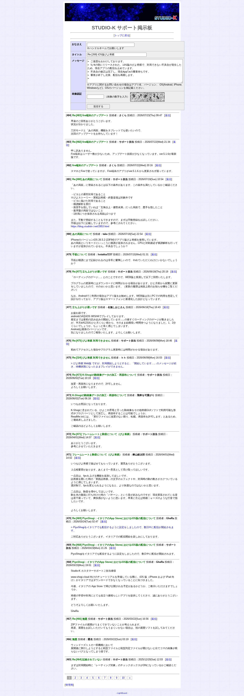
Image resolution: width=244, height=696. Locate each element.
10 (123, 677)
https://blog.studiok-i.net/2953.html (90, 226)
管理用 (69, 684)
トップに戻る (122, 35)
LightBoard (122, 693)
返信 (167, 115)
